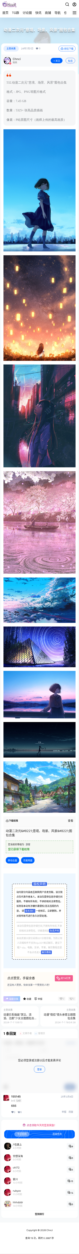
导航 (57, 13)
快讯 (38, 13)
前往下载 (68, 48)
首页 (5, 13)
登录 (39, 1069)
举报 (64, 1111)
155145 (16, 1096)
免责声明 (54, 930)
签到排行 (39, 1214)
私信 (70, 60)
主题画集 (11, 48)
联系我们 (30, 910)
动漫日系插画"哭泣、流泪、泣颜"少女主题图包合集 (18, 1018)
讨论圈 (27, 13)
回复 (71, 1111)
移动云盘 (12, 860)
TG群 (15, 13)
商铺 (48, 13)
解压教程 (46, 952)
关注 (57, 60)
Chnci (49, 1230)
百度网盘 (27, 860)
